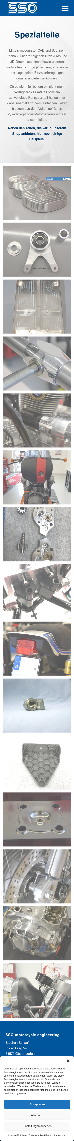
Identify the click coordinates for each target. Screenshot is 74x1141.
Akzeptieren (37, 1104)
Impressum (60, 1135)
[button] (68, 1061)
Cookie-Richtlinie (17, 1135)
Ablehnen (37, 1115)
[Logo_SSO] (31, 8)
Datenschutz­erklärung (40, 1135)
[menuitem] (63, 8)
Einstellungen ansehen (37, 1126)
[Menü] (63, 8)
